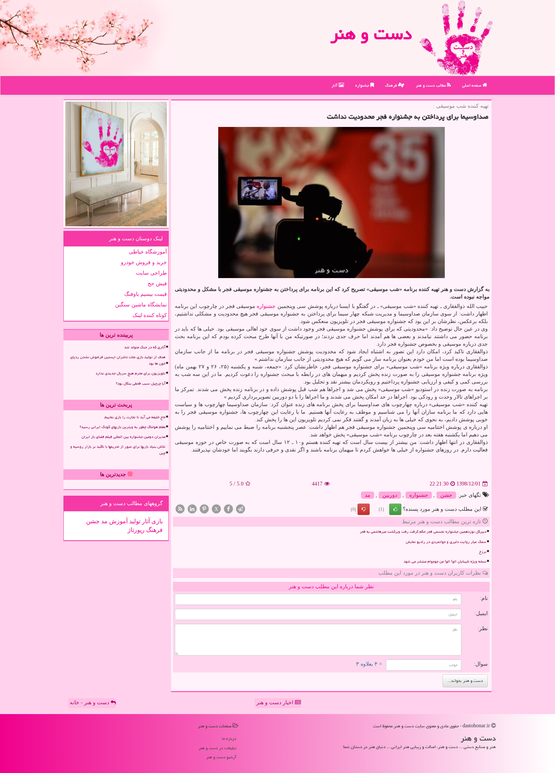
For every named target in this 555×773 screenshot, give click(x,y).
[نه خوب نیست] (364, 509)
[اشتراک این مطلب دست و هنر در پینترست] (204, 509)
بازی (156, 521)
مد (367, 495)
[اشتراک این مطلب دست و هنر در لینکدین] (192, 509)
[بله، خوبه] (395, 509)
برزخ (482, 551)
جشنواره (362, 85)
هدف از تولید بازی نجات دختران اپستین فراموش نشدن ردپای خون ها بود (117, 360)
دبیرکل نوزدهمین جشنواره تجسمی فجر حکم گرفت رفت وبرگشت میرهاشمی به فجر (423, 531)
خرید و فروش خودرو (144, 262)
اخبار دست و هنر (275, 702)
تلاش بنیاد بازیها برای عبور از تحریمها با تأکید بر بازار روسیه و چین (117, 450)
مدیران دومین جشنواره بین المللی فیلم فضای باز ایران (123, 437)
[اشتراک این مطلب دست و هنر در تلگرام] (240, 509)
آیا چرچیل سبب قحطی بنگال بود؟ (140, 383)
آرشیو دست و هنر (221, 757)
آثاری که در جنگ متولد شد (144, 347)
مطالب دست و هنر (431, 85)
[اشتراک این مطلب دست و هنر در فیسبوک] (228, 509)
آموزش (118, 521)
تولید (134, 521)
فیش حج (157, 283)
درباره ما (229, 738)
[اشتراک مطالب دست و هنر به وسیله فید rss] (180, 509)
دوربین (389, 495)
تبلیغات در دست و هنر (217, 748)
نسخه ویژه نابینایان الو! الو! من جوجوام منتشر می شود (445, 561)
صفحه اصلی (472, 85)
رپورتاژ (136, 530)
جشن (446, 495)
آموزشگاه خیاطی (148, 252)
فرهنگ (391, 85)
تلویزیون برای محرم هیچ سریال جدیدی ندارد (130, 373)
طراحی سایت (151, 273)
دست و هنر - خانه (90, 702)
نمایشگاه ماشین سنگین (141, 305)
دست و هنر (371, 33)
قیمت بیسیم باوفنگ (145, 294)
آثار (335, 85)
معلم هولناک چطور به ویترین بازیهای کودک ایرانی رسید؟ (122, 427)
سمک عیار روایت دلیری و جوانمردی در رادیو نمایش (446, 542)
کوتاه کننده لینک (150, 315)
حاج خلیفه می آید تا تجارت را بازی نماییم (135, 417)
